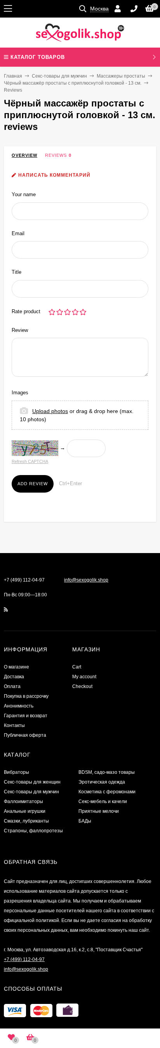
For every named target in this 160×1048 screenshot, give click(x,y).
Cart (76, 667)
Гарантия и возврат (25, 715)
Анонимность (18, 706)
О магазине (16, 667)
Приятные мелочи (98, 811)
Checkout (82, 686)
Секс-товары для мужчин (59, 76)
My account (84, 676)
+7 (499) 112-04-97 (24, 580)
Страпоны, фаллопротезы (33, 830)
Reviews (56, 155)
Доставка (14, 676)
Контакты (14, 725)
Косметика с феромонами (107, 791)
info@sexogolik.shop (86, 580)
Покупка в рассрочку (26, 696)
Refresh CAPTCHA (30, 461)
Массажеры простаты (121, 76)
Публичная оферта (25, 735)
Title (16, 272)
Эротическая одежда (101, 782)
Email (18, 233)
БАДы (84, 821)
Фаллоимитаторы (23, 801)
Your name (24, 194)
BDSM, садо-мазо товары (106, 772)
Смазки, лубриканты (26, 821)
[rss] (6, 609)
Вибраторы (16, 772)
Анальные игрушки (24, 811)
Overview (24, 155)
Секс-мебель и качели (102, 801)
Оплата (12, 686)
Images (20, 392)
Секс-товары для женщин (32, 782)
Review (20, 330)
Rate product (26, 311)
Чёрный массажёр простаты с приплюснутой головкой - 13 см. (72, 83)
